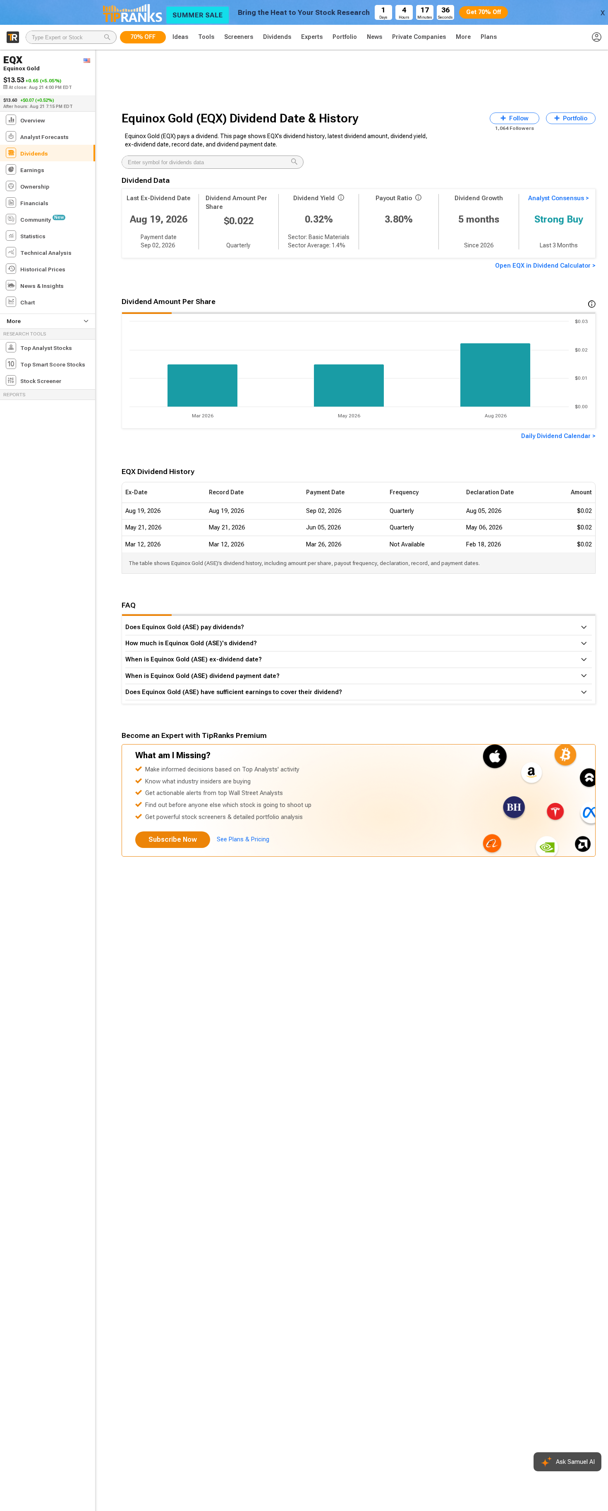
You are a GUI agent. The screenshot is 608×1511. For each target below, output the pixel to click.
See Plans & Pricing (243, 839)
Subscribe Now (172, 839)
